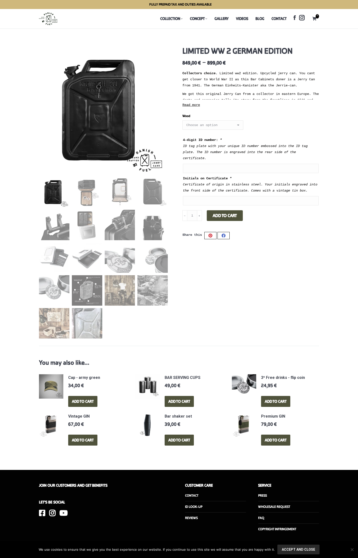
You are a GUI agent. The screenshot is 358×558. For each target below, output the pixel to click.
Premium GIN (273, 416)
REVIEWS (191, 518)
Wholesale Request (274, 507)
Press (262, 496)
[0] (315, 19)
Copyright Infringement (277, 529)
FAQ (261, 518)
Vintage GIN (79, 416)
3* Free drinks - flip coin (283, 377)
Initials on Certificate (207, 178)
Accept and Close (298, 549)
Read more (191, 105)
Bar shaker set (178, 416)
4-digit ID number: (202, 140)
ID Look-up (193, 507)
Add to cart (225, 215)
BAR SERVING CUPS (182, 377)
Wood (186, 116)
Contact (191, 496)
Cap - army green (84, 377)
